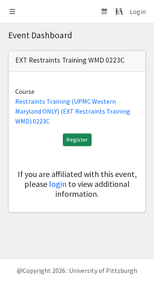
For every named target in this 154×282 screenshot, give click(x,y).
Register (77, 139)
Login (138, 11)
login (58, 184)
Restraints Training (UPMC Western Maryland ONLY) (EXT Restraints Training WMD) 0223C (72, 111)
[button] (12, 11)
